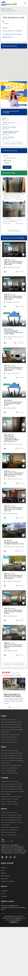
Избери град (7, 160)
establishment (13, 24)
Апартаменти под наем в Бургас (10, 827)
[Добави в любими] (23, 254)
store (21, 22)
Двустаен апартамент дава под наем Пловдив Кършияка (13, 263)
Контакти (4, 878)
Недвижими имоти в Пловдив (9, 781)
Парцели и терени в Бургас (9, 834)
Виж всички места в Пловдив (13, 143)
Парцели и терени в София (9, 742)
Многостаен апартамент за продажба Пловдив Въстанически (11, 439)
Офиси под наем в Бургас (8, 832)
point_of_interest (13, 22)
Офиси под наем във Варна (8, 770)
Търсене (5, 155)
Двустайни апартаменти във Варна (11, 755)
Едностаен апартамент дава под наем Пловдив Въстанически (14, 474)
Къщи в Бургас (5, 824)
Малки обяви (5, 876)
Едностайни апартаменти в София (11, 722)
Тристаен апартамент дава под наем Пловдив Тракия (13, 611)
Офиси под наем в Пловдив (9, 801)
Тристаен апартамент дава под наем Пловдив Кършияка (13, 369)
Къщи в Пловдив (5, 794)
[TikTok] (14, 857)
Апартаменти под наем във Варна (11, 765)
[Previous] (3, 691)
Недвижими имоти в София (9, 719)
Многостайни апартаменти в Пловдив (12, 791)
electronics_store (14, 20)
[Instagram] (10, 857)
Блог (2, 870)
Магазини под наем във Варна (9, 768)
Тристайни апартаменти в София (11, 727)
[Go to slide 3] (11, 707)
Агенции (4, 867)
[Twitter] (6, 857)
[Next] (24, 691)
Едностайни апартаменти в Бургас (11, 815)
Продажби (4, 891)
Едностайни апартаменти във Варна (11, 753)
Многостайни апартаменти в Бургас (12, 822)
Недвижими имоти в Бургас (9, 812)
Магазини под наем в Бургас (9, 829)
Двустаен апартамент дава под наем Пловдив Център (13, 509)
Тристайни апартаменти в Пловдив (11, 789)
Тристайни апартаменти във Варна (11, 758)
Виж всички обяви (14, 230)
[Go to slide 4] (12, 707)
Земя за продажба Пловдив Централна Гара (14, 543)
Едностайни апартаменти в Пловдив (12, 784)
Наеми (3, 893)
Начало (3, 9)
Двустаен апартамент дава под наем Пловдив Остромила (13, 577)
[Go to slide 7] (16, 707)
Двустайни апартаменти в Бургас (11, 817)
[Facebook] (2, 857)
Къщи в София (5, 732)
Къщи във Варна (5, 763)
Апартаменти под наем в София (10, 734)
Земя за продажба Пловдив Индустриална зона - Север (13, 332)
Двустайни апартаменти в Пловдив (11, 786)
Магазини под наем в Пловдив (9, 799)
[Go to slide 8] (17, 707)
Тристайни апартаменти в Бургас (11, 819)
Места (9, 9)
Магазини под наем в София (9, 737)
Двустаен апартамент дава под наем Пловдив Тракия (13, 646)
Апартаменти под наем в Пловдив (11, 796)
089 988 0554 (8, 37)
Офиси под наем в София (8, 739)
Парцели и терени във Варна (9, 773)
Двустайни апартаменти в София (11, 724)
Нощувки (4, 896)
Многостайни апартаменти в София (11, 729)
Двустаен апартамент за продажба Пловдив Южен (13, 403)
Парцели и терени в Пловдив (9, 804)
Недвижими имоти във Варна (9, 750)
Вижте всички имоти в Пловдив (14, 664)
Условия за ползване (7, 881)
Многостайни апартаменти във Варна (12, 760)
